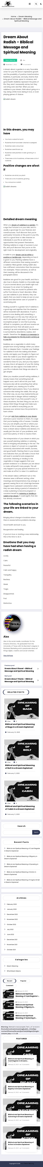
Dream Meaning (10, 60)
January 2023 (12, 909)
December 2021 (12, 940)
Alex (24, 60)
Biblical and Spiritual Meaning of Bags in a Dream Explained (20, 725)
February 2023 (12, 904)
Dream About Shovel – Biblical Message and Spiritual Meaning (19, 669)
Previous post (10, 665)
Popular (23, 981)
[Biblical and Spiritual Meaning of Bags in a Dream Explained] (21, 709)
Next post (8, 676)
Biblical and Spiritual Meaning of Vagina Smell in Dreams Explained (22, 881)
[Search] (36, 4)
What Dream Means (14, 971)
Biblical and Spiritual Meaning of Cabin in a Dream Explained (20, 807)
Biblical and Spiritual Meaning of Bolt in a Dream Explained (20, 766)
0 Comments (27, 64)
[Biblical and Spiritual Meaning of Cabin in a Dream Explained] (21, 791)
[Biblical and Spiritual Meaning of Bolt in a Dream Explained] (21, 750)
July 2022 (10, 929)
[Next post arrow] (37, 680)
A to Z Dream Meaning (27, 1163)
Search (22, 826)
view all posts (8, 655)
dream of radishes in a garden (23, 225)
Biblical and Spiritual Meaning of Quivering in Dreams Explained (21, 865)
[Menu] (29, 4)
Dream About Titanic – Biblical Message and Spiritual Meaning (19, 680)
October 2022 (11, 924)
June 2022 (10, 934)
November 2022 (12, 919)
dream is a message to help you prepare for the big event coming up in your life (21, 337)
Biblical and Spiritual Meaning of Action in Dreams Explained (20, 873)
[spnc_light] (41, 4)
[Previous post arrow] (37, 668)
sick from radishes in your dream (24, 416)
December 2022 (12, 914)
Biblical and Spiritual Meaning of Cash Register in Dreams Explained (22, 849)
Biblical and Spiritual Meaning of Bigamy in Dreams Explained (20, 857)
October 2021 (11, 950)
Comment (9, 985)
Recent (9, 981)
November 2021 (12, 945)
